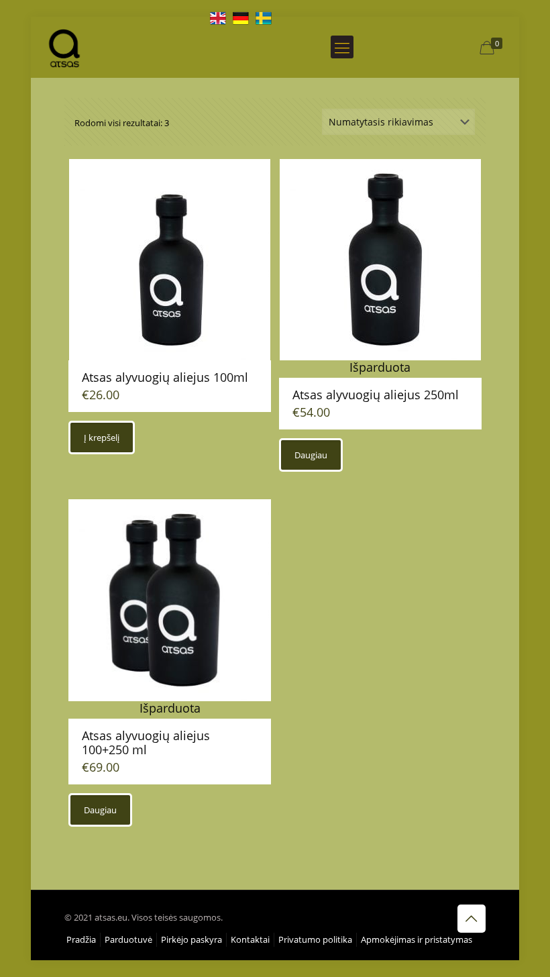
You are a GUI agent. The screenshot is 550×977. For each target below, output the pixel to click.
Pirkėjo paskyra (191, 939)
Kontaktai (250, 939)
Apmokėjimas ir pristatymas (416, 939)
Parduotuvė (128, 939)
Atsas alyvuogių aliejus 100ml (165, 377)
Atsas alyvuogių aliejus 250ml (375, 395)
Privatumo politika (315, 939)
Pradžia (81, 939)
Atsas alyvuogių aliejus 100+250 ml (146, 742)
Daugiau (310, 455)
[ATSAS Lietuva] (64, 47)
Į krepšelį (101, 437)
